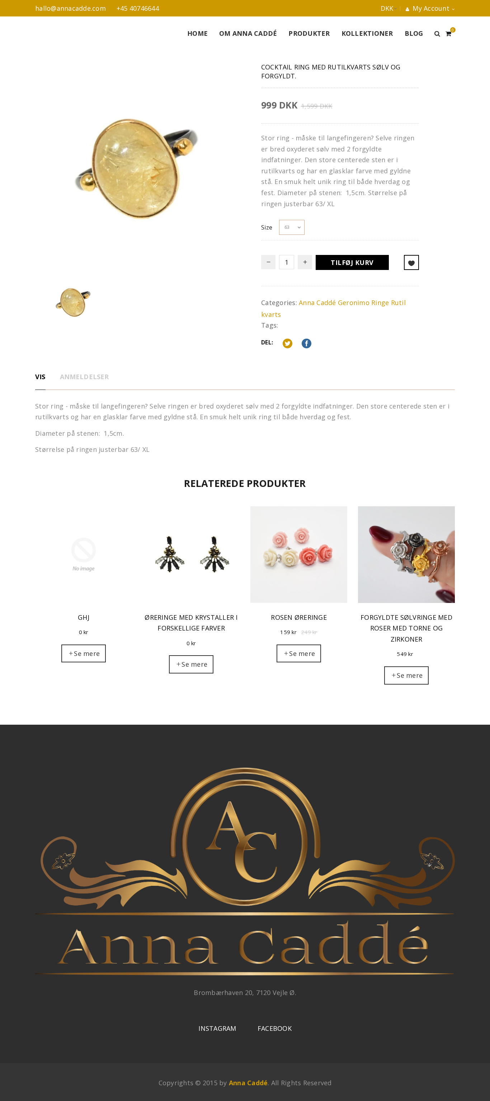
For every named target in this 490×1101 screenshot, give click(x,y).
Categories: (279, 302)
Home (197, 33)
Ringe (380, 302)
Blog (414, 33)
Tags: (269, 325)
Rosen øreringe (299, 617)
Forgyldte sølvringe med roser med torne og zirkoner (406, 628)
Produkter (309, 33)
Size (266, 227)
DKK (379, 8)
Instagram (217, 1028)
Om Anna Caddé (248, 33)
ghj (83, 617)
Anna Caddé (317, 302)
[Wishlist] (411, 262)
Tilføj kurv (352, 262)
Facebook (275, 1028)
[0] (448, 32)
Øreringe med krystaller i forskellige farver (191, 623)
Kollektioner (367, 33)
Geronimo (353, 302)
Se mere (87, 653)
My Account (430, 8)
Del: (267, 342)
